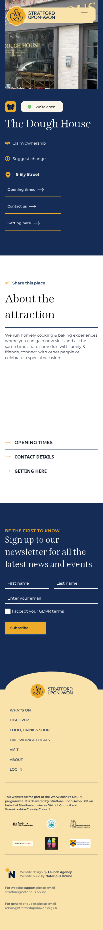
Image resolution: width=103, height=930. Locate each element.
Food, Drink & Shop (30, 730)
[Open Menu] (84, 15)
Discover (19, 720)
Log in (16, 769)
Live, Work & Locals (30, 740)
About (16, 759)
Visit (14, 749)
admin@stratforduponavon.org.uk (31, 908)
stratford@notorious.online (25, 892)
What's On (20, 710)
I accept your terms (39, 611)
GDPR (45, 611)
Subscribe (19, 628)
